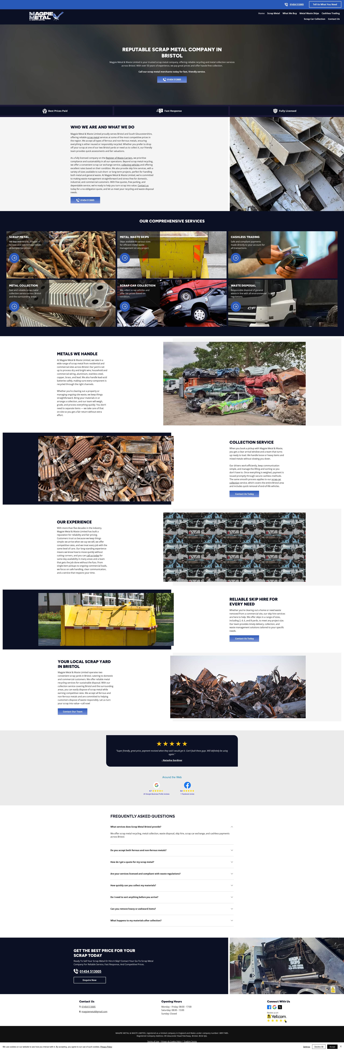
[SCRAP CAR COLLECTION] (125, 306)
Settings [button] (306, 1046)
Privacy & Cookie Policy (171, 1041)
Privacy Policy (106, 1046)
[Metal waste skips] (125, 258)
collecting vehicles (130, 164)
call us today (93, 555)
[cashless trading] (236, 258)
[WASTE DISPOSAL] (236, 306)
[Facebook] (269, 1007)
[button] (325, 4)
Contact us (143, 185)
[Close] (340, 1047)
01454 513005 (89, 1006)
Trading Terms (190, 1041)
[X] (280, 1007)
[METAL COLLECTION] (14, 306)
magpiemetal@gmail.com (94, 1011)
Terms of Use (153, 1041)
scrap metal (93, 137)
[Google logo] (275, 1007)
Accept (332, 1046)
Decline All (318, 1046)
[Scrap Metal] (14, 258)
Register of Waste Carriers (119, 157)
